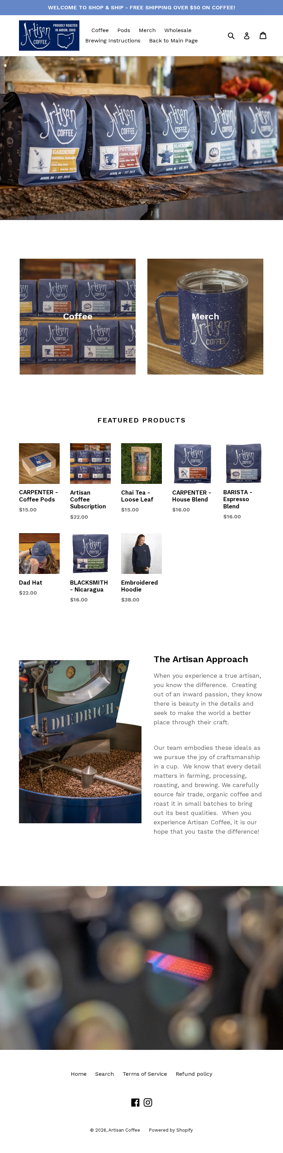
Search (104, 1074)
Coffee (100, 30)
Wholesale (178, 30)
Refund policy (194, 1074)
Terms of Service (145, 1074)
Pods (123, 30)
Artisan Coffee (124, 1130)
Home (79, 1074)
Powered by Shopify (171, 1130)
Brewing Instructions (112, 40)
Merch (147, 30)
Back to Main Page (173, 40)
